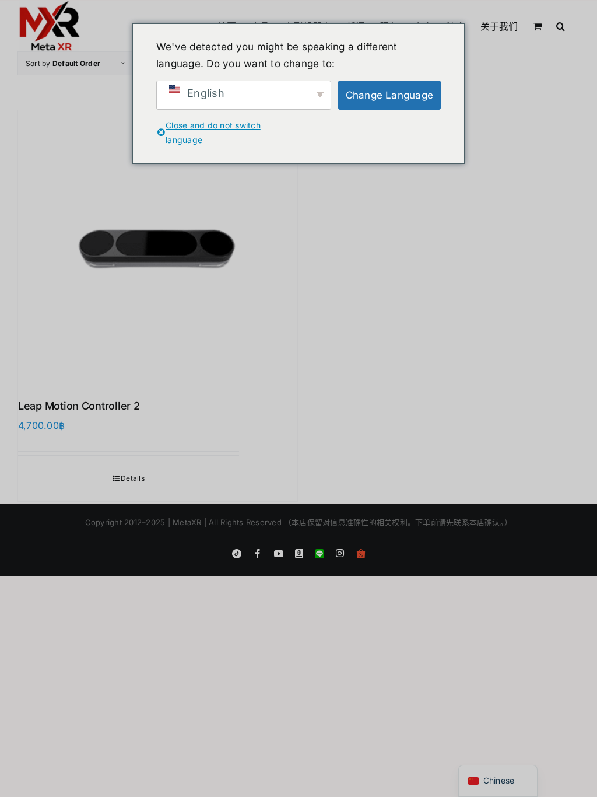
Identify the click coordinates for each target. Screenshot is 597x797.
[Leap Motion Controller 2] (157, 246)
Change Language (390, 95)
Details (133, 478)
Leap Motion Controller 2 (79, 406)
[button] (560, 25)
